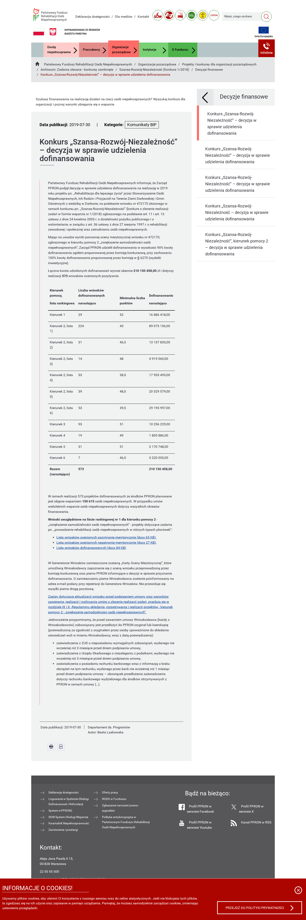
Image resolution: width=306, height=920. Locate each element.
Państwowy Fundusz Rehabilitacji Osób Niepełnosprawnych (88, 64)
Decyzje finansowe (209, 70)
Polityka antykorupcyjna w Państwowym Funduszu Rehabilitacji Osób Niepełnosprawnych (126, 822)
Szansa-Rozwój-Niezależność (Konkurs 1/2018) (154, 70)
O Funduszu (180, 49)
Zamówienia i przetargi (63, 829)
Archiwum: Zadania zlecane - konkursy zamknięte (77, 70)
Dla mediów (123, 17)
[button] (266, 48)
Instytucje (149, 49)
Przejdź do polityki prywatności (255, 908)
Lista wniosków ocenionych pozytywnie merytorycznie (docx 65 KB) (106, 537)
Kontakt (143, 17)
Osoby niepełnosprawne (59, 49)
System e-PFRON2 (60, 810)
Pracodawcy (91, 49)
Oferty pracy (110, 792)
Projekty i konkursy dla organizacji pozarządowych (219, 64)
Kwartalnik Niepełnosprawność (69, 823)
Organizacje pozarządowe (121, 49)
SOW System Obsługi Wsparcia (68, 817)
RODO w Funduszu (114, 799)
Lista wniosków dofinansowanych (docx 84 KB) (91, 548)
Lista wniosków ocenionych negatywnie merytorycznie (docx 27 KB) (106, 543)
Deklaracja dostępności (92, 17)
